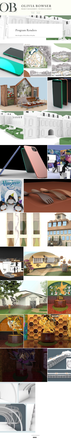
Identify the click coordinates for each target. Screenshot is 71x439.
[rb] (36, 437)
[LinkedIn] (34, 437)
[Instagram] (33, 437)
